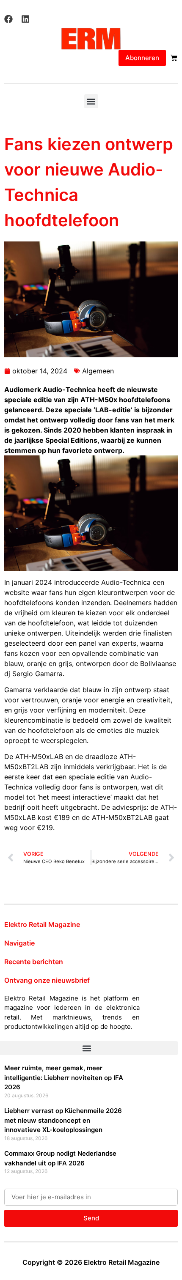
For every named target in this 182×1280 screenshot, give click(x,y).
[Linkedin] (25, 19)
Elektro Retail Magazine (42, 924)
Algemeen (98, 371)
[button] (91, 101)
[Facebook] (8, 19)
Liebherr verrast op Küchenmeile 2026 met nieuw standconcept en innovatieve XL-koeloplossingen (63, 1120)
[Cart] (174, 58)
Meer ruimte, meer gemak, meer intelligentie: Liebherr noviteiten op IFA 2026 (63, 1077)
